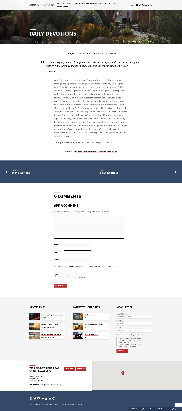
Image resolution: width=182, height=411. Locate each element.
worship (115, 151)
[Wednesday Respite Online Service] (34, 316)
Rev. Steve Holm (85, 54)
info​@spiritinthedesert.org (51, 385)
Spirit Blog (112, 4)
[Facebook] (137, 5)
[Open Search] (132, 5)
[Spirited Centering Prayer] (34, 326)
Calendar (102, 4)
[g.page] (53, 398)
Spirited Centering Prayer (49, 325)
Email (56, 252)
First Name (120, 321)
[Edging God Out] (78, 316)
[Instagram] (148, 5)
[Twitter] (140, 5)
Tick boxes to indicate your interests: (130, 335)
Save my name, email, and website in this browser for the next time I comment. (89, 266)
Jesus (85, 151)
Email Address (121, 314)
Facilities (77, 4)
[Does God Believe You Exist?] (78, 326)
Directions (81, 369)
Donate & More (62, 7)
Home (31, 42)
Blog (36, 42)
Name (56, 245)
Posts (124, 42)
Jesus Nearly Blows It (91, 334)
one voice (102, 151)
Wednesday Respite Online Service (52, 315)
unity (109, 151)
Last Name (120, 328)
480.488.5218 (34, 385)
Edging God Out (90, 315)
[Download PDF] (85, 318)
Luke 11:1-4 (52, 72)
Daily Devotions (65, 42)
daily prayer (78, 151)
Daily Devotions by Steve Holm (49, 42)
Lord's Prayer (93, 151)
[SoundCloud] (145, 5)
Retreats (69, 4)
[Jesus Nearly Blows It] (78, 335)
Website (57, 260)
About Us (60, 4)
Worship (85, 4)
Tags (141, 42)
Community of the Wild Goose (51, 334)
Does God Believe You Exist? (93, 325)
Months (148, 42)
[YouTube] (142, 5)
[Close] (180, 409)
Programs (94, 4)
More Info (69, 369)
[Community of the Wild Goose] (34, 335)
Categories (132, 42)
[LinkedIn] (151, 5)
